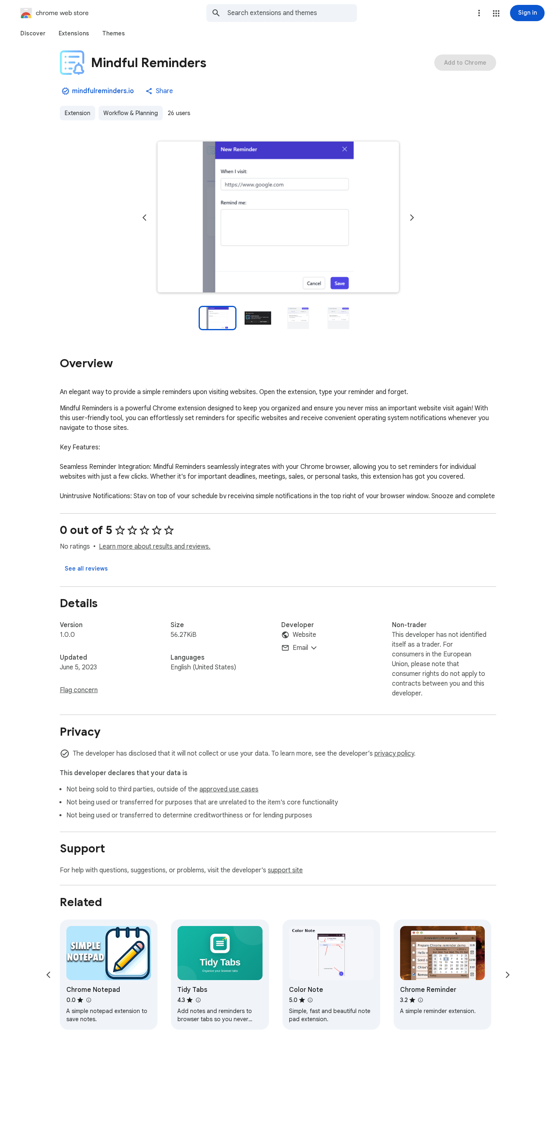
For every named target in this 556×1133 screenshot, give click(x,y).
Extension (77, 113)
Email (300, 648)
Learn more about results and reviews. (154, 547)
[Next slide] (412, 217)
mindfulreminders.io (103, 91)
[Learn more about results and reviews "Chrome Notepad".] (88, 1000)
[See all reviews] (86, 568)
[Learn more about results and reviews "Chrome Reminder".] (420, 1000)
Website (304, 635)
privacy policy (394, 754)
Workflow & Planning (130, 113)
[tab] (33, 33)
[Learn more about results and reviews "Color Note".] (310, 1000)
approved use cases (228, 789)
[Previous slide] (144, 217)
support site (285, 870)
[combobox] (292, 13)
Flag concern (79, 690)
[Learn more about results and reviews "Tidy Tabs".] (198, 1000)
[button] (496, 13)
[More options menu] (479, 13)
